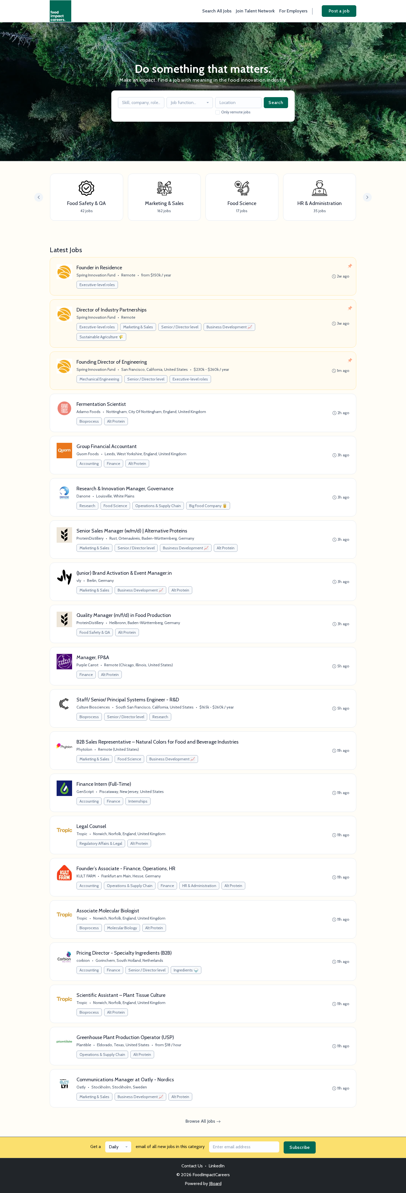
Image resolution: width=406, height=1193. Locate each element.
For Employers (293, 11)
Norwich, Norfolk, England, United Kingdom (129, 833)
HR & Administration (199, 885)
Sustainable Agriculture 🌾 (101, 336)
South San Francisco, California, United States (155, 707)
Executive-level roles (97, 284)
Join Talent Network (255, 11)
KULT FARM (86, 876)
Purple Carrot (87, 664)
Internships (137, 801)
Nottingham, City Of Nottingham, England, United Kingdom (156, 411)
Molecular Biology (122, 927)
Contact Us (192, 1165)
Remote (128, 275)
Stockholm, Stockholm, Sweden (119, 1087)
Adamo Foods (89, 411)
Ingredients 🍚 (186, 970)
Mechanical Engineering (99, 379)
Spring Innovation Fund (96, 275)
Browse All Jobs (200, 1121)
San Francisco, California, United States (154, 369)
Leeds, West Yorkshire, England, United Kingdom (145, 453)
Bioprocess (89, 421)
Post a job (339, 11)
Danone (83, 496)
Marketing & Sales (138, 326)
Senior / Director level (179, 326)
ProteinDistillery (90, 538)
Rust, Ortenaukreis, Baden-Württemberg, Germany (151, 538)
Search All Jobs (216, 11)
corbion (83, 960)
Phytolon (84, 749)
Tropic (82, 833)
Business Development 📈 (229, 326)
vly (79, 580)
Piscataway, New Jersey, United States (131, 791)
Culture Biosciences (93, 707)
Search (275, 102)
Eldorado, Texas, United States (123, 1044)
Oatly (81, 1087)
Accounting (89, 463)
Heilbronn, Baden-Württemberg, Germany (144, 622)
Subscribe (299, 1147)
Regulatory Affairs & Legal (101, 843)
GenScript (85, 791)
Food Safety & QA (95, 632)
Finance (113, 463)
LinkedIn (217, 1165)
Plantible (84, 1044)
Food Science (115, 505)
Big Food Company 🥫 (208, 505)
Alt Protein (116, 421)
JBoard (215, 1183)
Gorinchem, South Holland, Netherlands (129, 960)
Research (87, 505)
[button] (367, 197)
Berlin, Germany (100, 580)
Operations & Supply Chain (158, 505)
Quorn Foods (88, 453)
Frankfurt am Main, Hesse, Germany (131, 876)
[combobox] (190, 102)
